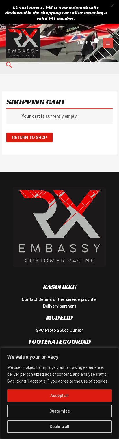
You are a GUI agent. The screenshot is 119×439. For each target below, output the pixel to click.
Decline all (59, 426)
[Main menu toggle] (108, 43)
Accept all (59, 395)
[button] (9, 65)
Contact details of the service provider (59, 299)
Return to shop (29, 137)
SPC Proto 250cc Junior (59, 330)
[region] (59, 393)
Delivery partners (59, 306)
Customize (59, 411)
